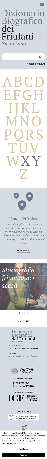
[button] (44, 287)
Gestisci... (23, 449)
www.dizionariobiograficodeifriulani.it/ (23, 356)
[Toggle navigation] (42, 4)
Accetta (23, 455)
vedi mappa (23, 250)
